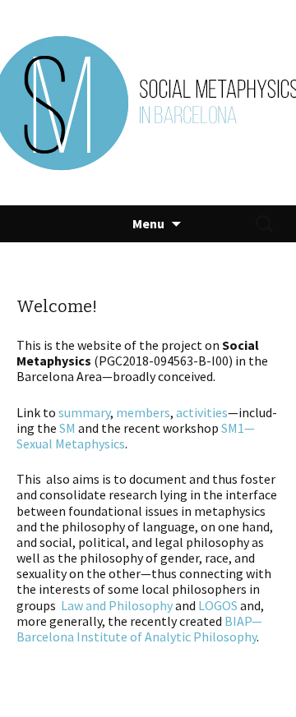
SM (67, 428)
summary (84, 412)
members (143, 412)
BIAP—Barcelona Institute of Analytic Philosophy (139, 629)
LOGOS (218, 605)
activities (202, 412)
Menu (148, 223)
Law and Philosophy (117, 605)
